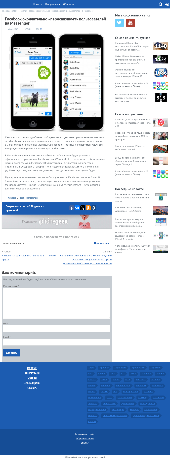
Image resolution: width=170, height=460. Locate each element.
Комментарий (11, 286)
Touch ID (92, 403)
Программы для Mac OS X (146, 415)
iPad (127, 379)
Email (6, 337)
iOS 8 (133, 373)
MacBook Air (94, 397)
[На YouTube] (130, 23)
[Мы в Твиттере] (119, 23)
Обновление (150, 409)
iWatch (104, 391)
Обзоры (67, 4)
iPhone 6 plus (123, 385)
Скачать (32, 388)
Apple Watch (138, 367)
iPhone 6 (105, 385)
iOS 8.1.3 (146, 373)
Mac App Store (130, 391)
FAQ (90, 373)
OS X (109, 397)
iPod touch (157, 385)
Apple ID (104, 367)
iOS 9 (104, 379)
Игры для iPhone (97, 409)
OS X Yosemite (125, 397)
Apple (91, 367)
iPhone (91, 385)
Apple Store (120, 367)
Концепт (134, 409)
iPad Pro (155, 379)
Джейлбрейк (32, 383)
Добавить (11, 352)
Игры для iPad (147, 403)
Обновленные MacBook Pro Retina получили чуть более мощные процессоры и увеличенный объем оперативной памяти (86, 259)
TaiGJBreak (158, 397)
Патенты (92, 415)
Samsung (142, 397)
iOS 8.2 (160, 373)
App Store (155, 367)
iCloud (101, 373)
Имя (6, 323)
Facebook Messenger (28, 197)
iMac (113, 373)
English (85, 442)
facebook (12, 197)
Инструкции (51, 4)
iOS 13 (116, 379)
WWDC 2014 (109, 403)
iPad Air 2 (141, 379)
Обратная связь (85, 438)
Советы (92, 421)
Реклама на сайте (85, 434)
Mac (115, 391)
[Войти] (167, 4)
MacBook (148, 391)
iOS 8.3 (92, 379)
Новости (37, 4)
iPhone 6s (141, 385)
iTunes (91, 391)
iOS (123, 373)
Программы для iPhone (115, 415)
